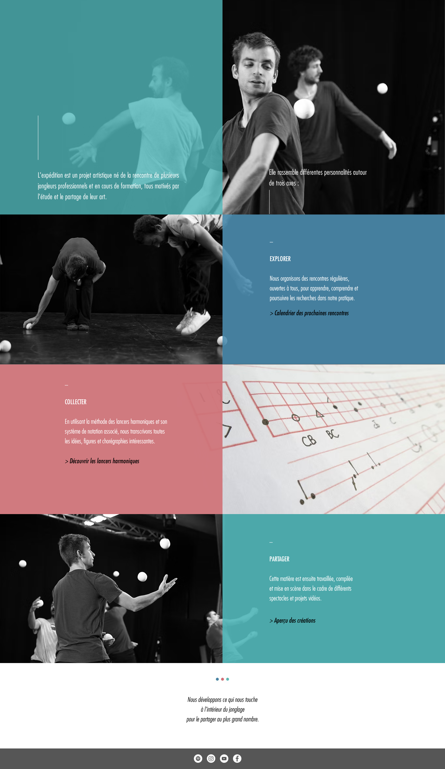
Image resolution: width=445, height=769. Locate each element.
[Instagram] (211, 758)
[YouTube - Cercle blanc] (224, 758)
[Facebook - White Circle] (237, 758)
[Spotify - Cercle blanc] (198, 758)
